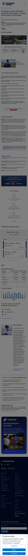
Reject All (14, 549)
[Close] (25, 536)
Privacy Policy (16, 543)
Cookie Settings (14, 546)
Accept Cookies (14, 553)
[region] (14, 545)
